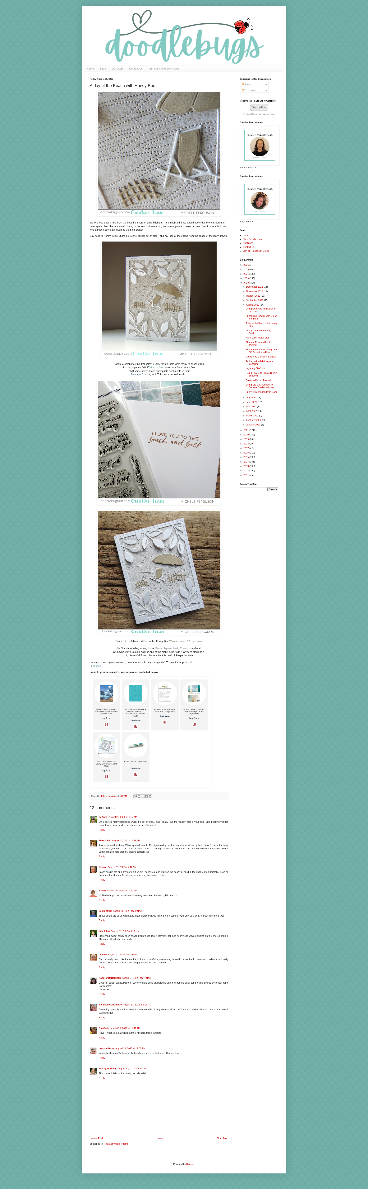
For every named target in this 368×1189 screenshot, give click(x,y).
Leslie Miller (105, 911)
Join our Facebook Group (163, 68)
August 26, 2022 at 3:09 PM (127, 911)
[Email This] (135, 796)
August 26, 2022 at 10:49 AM (122, 890)
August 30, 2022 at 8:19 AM (132, 1068)
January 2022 (253, 424)
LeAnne (103, 817)
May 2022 (251, 406)
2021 (246, 430)
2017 (246, 448)
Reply (102, 829)
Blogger (190, 1164)
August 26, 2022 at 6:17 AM (122, 817)
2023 (246, 278)
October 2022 (253, 296)
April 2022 (251, 411)
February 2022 (254, 420)
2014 (246, 461)
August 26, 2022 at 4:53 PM (125, 931)
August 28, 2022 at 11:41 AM (125, 1028)
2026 (246, 265)
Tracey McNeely (108, 1068)
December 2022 (255, 286)
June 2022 (252, 402)
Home (90, 68)
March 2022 (252, 415)
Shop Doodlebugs (252, 239)
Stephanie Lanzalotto (110, 1004)
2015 (246, 457)
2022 (246, 283)
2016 (246, 452)
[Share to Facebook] (146, 796)
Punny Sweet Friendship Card (261, 392)
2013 (246, 466)
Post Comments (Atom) (116, 1144)
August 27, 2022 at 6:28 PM (137, 1004)
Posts (247, 84)
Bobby (102, 890)
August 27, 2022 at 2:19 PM (136, 978)
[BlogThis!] (139, 796)
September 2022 (255, 300)
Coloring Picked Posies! (258, 380)
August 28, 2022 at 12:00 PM (130, 1048)
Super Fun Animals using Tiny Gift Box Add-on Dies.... (261, 351)
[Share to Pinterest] (150, 796)
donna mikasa (106, 1048)
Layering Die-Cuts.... (256, 368)
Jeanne (103, 954)
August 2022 (253, 305)
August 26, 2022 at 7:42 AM (122, 867)
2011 (246, 475)
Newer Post (97, 1138)
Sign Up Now (259, 107)
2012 (246, 470)
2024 (246, 274)
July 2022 (251, 397)
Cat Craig (104, 1028)
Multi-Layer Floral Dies (257, 337)
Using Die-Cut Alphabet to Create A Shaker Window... (261, 386)
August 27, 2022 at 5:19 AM (122, 954)
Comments (250, 90)
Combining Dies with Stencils (261, 356)
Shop (103, 68)
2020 (246, 434)
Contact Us (136, 68)
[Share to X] (143, 796)
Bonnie (103, 867)
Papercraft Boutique (110, 978)
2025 (246, 269)
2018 (246, 443)
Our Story (117, 68)
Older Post (222, 1138)
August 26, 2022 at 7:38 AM (126, 840)
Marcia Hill (104, 840)
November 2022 (255, 291)
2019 (246, 439)
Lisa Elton (104, 931)
